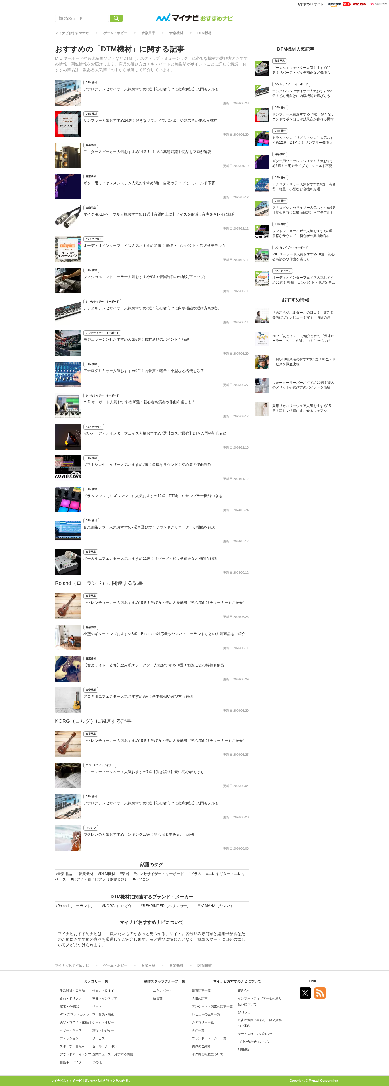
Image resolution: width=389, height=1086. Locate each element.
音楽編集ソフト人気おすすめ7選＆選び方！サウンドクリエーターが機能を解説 (149, 527)
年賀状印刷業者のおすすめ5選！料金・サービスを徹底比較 (304, 361)
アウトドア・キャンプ (75, 1054)
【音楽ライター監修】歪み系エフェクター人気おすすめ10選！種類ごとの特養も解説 (153, 665)
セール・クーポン (104, 1046)
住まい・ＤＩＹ (103, 990)
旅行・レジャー (103, 1030)
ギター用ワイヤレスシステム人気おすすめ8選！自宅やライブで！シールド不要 (149, 183)
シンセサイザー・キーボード (102, 301)
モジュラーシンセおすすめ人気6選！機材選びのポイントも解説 (136, 339)
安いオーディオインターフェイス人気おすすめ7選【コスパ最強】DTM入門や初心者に (155, 433)
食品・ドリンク (71, 998)
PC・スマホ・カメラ (74, 1014)
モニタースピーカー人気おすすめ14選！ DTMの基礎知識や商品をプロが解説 (147, 152)
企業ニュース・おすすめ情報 (112, 1054)
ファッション (69, 1038)
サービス (98, 1038)
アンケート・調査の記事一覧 (212, 1006)
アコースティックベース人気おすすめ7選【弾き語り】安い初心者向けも (143, 772)
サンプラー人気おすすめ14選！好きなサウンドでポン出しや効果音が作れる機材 (150, 120)
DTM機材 (204, 33)
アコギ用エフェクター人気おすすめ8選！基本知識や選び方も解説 (138, 696)
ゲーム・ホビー (115, 33)
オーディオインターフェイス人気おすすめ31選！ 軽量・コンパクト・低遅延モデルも (154, 245)
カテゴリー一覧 (203, 1022)
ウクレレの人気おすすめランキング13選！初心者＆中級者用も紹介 (139, 834)
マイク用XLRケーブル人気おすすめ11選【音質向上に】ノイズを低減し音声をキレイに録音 (159, 214)
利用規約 (244, 1049)
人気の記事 (200, 998)
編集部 (158, 998)
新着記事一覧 (201, 990)
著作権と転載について (207, 1054)
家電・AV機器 (69, 1006)
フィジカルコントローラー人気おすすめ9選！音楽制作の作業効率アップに (145, 277)
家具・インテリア (104, 998)
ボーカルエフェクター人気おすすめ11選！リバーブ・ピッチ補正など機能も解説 (150, 558)
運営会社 (244, 990)
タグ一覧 (198, 1030)
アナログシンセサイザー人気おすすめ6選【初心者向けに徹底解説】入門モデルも (151, 89)
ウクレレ (91, 827)
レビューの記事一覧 (206, 1014)
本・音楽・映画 (103, 1014)
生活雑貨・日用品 (72, 990)
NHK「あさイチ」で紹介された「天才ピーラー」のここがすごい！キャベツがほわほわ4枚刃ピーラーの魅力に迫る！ (303, 339)
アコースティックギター (100, 765)
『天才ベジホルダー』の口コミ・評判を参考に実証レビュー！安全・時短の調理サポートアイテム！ (303, 316)
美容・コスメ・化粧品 (75, 1022)
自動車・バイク (71, 1062)
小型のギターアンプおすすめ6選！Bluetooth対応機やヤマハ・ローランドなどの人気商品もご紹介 (164, 634)
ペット (97, 1006)
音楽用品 (148, 33)
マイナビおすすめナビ (72, 33)
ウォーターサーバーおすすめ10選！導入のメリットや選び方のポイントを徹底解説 (303, 386)
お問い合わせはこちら (253, 1041)
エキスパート (162, 990)
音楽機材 (176, 33)
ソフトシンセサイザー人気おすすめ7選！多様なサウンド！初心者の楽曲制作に (149, 465)
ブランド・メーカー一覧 (209, 1038)
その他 (97, 1062)
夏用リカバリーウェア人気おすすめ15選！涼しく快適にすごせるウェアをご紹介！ (303, 409)
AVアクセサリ (94, 239)
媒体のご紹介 (201, 1046)
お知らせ (244, 1012)
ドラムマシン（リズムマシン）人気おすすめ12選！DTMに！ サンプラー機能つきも (152, 496)
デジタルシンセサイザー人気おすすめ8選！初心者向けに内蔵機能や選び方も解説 (151, 308)
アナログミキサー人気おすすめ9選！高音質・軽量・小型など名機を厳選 (143, 371)
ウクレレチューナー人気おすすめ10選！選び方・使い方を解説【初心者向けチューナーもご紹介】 (165, 602)
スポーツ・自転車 (72, 1046)
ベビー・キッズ (71, 1030)
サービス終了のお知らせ (255, 1033)
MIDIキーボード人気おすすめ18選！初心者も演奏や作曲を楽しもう (139, 402)
